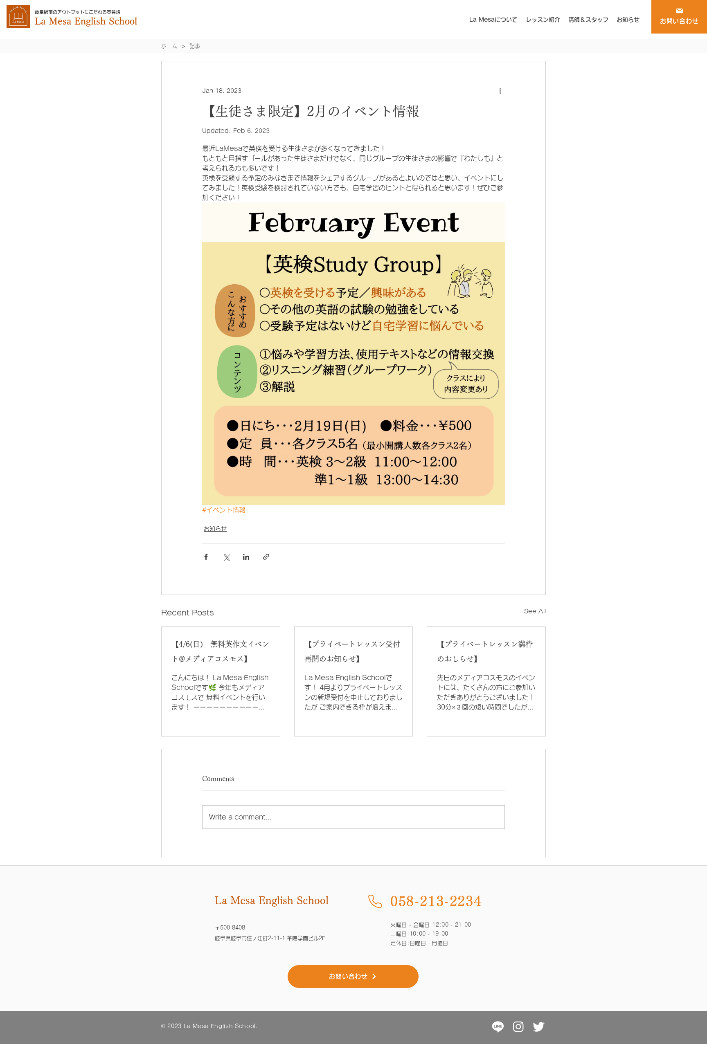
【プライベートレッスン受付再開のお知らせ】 (352, 651)
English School (105, 21)
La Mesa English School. (221, 1026)
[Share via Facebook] (206, 557)
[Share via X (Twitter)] (226, 557)
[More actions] (500, 91)
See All (535, 611)
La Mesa (54, 21)
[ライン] (498, 1026)
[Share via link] (266, 557)
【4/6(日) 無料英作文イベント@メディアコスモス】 (220, 651)
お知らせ (215, 529)
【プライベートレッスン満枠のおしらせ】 (485, 651)
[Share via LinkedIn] (246, 557)
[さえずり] (539, 1026)
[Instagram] (518, 1026)
